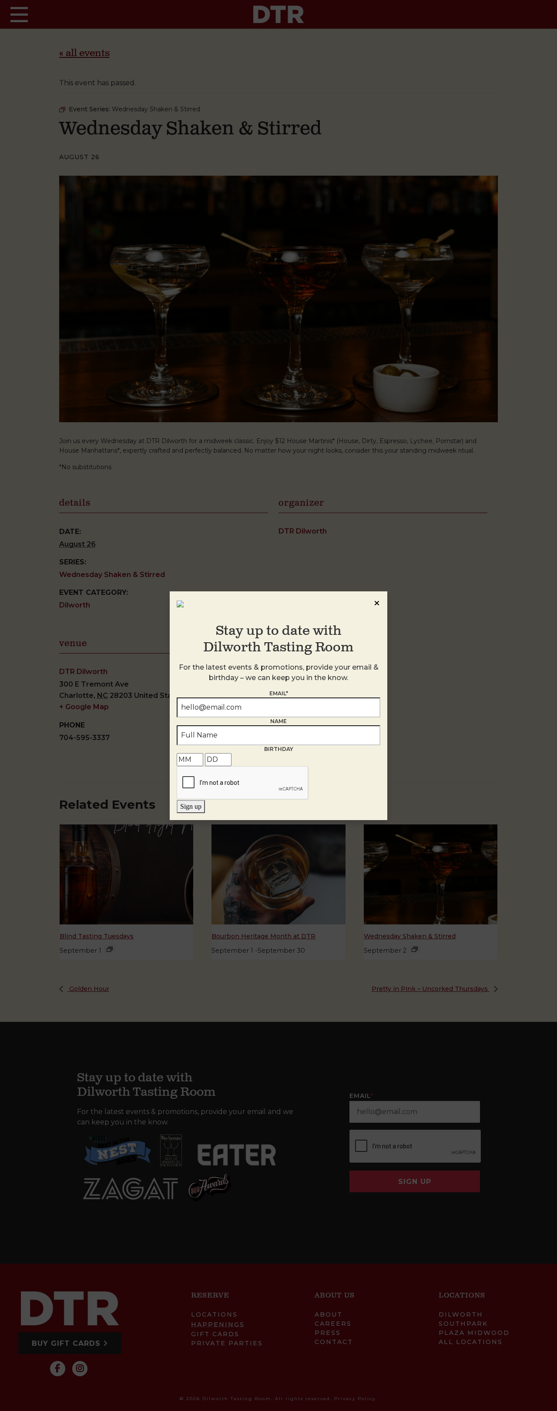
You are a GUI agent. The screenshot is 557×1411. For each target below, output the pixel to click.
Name (278, 721)
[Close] (377, 602)
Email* (278, 693)
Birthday (278, 749)
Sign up (190, 806)
